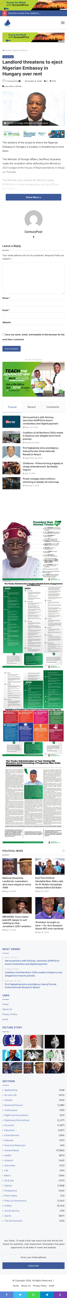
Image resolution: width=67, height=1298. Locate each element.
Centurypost (10, 1110)
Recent (32, 406)
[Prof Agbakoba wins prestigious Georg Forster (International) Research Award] (11, 452)
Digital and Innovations (16, 1115)
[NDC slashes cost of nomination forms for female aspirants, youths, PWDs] (12, 1040)
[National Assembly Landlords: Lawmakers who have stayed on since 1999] (17, 866)
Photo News (10, 1195)
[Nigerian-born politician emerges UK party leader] (12, 1055)
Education (9, 1130)
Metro (7, 1175)
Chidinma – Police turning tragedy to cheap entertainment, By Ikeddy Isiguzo (43, 466)
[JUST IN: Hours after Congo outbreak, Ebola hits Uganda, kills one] (33, 1055)
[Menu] (63, 22)
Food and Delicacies (14, 1145)
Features (8, 1140)
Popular (12, 406)
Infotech (8, 1160)
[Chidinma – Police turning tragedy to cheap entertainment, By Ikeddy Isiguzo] (11, 468)
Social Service (11, 1210)
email (5, 1019)
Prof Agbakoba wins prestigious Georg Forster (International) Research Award (41, 451)
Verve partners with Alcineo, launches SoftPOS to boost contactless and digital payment (40, 420)
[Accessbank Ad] (33, 37)
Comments (53, 406)
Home (7, 50)
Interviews (9, 1165)
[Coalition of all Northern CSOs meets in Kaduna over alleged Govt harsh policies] (11, 437)
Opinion (8, 1185)
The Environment (13, 1220)
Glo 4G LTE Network (33, 360)
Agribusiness (11, 1090)
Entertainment (11, 1135)
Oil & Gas (9, 1180)
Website (6, 322)
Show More (32, 197)
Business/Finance (13, 1105)
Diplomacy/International (16, 1120)
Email (6, 310)
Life (6, 1170)
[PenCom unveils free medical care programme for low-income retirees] (55, 1041)
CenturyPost (12, 81)
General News (20, 50)
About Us (7, 1009)
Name (6, 298)
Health (7, 1155)
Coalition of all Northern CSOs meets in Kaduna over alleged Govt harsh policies (43, 435)
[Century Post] (7, 23)
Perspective (10, 1190)
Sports (7, 1215)
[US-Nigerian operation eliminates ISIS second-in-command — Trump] (55, 1067)
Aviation (8, 1100)
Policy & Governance (15, 1200)
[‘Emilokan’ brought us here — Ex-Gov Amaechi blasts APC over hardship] (50, 908)
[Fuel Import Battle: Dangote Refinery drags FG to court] (12, 1067)
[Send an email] (19, 81)
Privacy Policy (9, 1014)
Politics (8, 1205)
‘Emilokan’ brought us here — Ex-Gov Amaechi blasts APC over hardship (49, 925)
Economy (9, 1125)
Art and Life (10, 1095)
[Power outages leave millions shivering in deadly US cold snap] (11, 483)
